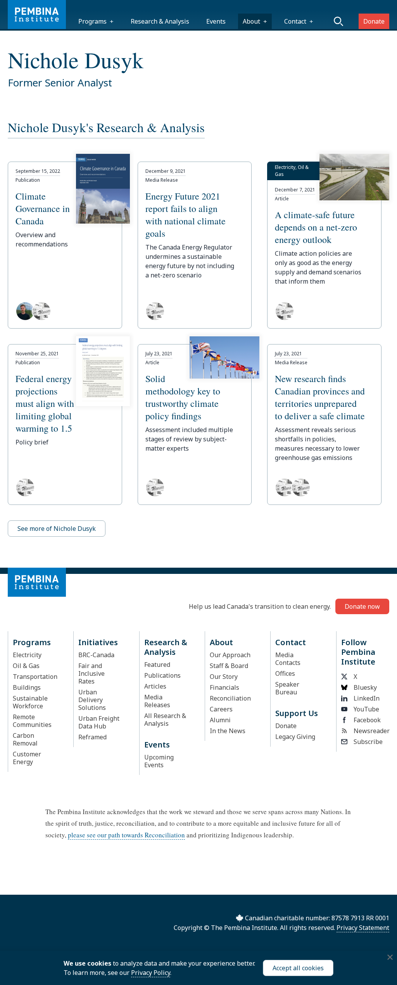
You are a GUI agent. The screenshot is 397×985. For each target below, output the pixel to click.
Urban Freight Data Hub (98, 722)
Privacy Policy (150, 972)
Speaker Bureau (287, 688)
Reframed (92, 737)
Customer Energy (27, 758)
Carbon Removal (25, 739)
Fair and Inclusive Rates (91, 673)
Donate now (362, 606)
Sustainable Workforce (30, 702)
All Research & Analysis (165, 719)
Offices (285, 673)
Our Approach (230, 655)
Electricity (27, 655)
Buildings (27, 687)
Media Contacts (287, 659)
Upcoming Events (159, 761)
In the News (227, 731)
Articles (155, 686)
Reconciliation (230, 698)
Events (216, 21)
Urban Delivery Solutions (92, 700)
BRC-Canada (96, 655)
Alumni (220, 720)
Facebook (367, 720)
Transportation (35, 676)
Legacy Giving (295, 736)
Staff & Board (229, 665)
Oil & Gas (26, 665)
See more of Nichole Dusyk (56, 528)
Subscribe (368, 742)
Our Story (224, 676)
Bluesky (365, 687)
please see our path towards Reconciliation (126, 834)
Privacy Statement (363, 927)
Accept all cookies (298, 968)
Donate (374, 21)
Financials (224, 687)
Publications (162, 675)
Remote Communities (32, 721)
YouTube (366, 709)
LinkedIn (367, 698)
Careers (221, 709)
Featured (157, 664)
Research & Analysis (160, 21)
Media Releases (157, 701)
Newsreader (369, 731)
